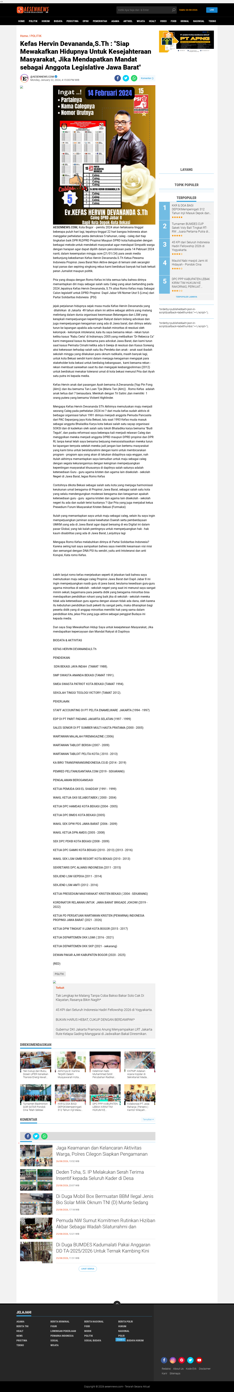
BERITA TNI (22, 1326)
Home (21, 21)
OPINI (86, 21)
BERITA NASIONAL (94, 1321)
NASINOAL (198, 21)
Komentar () (147, 78)
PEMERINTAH (100, 21)
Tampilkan (147, 1119)
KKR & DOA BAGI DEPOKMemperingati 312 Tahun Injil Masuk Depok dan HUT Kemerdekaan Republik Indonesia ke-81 (190, 209)
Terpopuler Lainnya (186, 297)
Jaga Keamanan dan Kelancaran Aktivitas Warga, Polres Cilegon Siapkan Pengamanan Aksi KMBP (102, 1154)
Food (173, 21)
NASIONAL (123, 1331)
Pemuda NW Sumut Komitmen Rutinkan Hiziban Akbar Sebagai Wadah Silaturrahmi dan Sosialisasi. (105, 1227)
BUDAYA (58, 21)
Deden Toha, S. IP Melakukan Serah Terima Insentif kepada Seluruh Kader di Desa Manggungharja (100, 1178)
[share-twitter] (126, 78)
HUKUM (46, 21)
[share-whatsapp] (134, 78)
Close (120, 1339)
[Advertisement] (87, 1286)
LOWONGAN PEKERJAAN (63, 1331)
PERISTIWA (72, 21)
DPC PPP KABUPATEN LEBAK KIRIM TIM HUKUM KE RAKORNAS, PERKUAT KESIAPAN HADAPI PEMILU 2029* (191, 283)
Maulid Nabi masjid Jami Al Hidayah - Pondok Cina (190, 262)
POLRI (121, 1335)
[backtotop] (117, 1304)
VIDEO (163, 21)
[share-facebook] (117, 78)
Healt (152, 21)
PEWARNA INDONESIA (61, 1335)
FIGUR (53, 1326)
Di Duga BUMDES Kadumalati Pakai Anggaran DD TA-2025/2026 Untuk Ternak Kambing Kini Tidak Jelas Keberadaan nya (103, 1251)
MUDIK (87, 1331)
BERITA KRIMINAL (59, 1321)
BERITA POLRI (125, 1321)
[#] (186, 41)
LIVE (212, 10)
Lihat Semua (87, 1269)
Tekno (212, 21)
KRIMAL (185, 21)
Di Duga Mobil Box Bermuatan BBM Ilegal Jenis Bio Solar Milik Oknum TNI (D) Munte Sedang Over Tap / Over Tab (104, 1202)
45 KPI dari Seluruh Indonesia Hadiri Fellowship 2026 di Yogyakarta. (191, 246)
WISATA (141, 21)
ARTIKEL (128, 21)
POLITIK (33, 21)
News (19, 1335)
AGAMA (115, 21)
